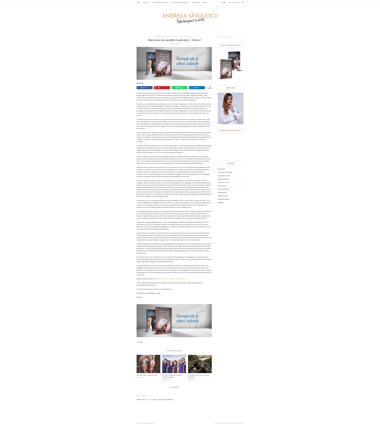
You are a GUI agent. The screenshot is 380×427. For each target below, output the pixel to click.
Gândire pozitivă (223, 179)
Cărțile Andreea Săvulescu (180, 2)
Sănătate (221, 202)
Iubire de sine (177, 36)
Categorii (146, 2)
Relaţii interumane (224, 199)
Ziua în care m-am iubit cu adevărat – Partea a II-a (170, 279)
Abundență (221, 169)
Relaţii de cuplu (223, 196)
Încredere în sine (223, 182)
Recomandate (188, 36)
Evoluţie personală (224, 176)
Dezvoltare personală (163, 36)
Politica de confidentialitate (221, 423)
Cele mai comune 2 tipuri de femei (147, 375)
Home (138, 2)
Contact (204, 2)
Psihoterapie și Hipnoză (160, 2)
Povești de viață (223, 189)
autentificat (149, 399)
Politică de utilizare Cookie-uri (236, 423)
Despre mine (195, 2)
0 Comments (140, 342)
